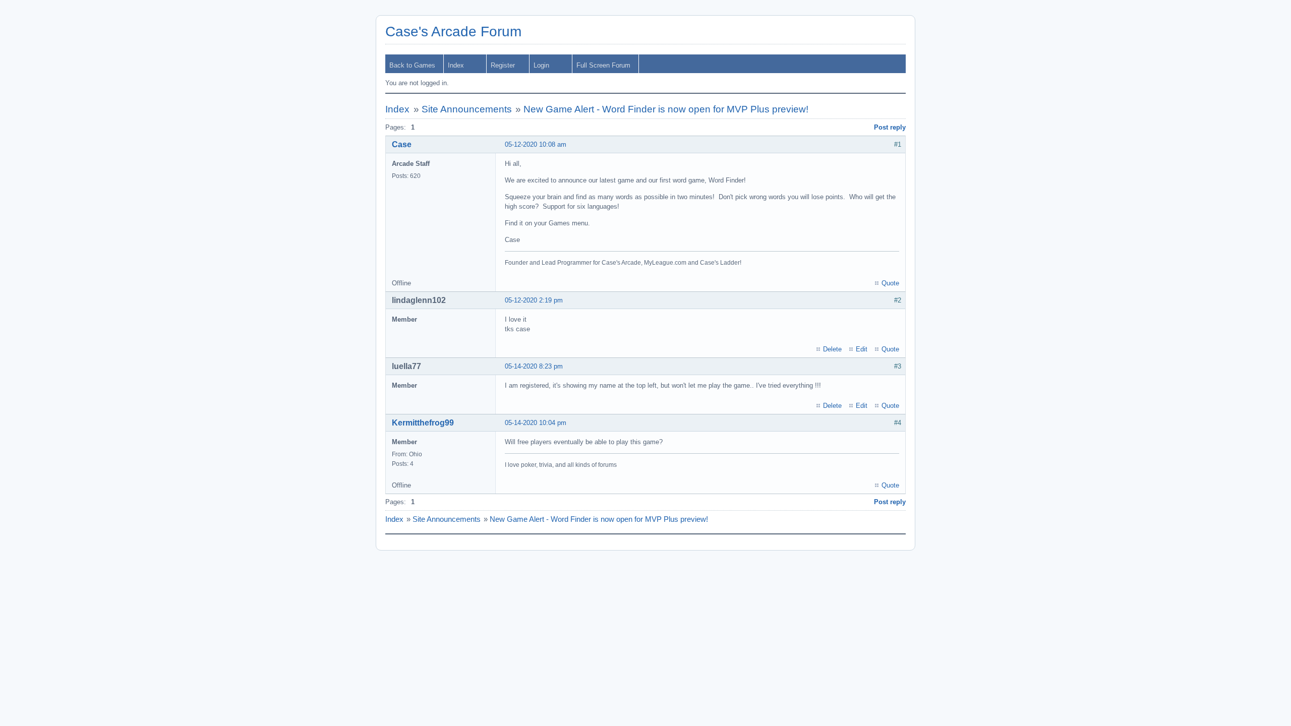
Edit (861, 349)
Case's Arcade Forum (453, 31)
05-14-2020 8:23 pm (534, 366)
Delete (832, 349)
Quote (890, 283)
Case (402, 144)
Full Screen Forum (603, 65)
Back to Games (412, 65)
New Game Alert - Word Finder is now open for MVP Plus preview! (665, 109)
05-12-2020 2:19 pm (534, 300)
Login (541, 65)
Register (503, 65)
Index (456, 65)
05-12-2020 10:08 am (535, 144)
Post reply (890, 127)
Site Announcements (467, 109)
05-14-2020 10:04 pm (535, 423)
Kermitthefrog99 (423, 422)
